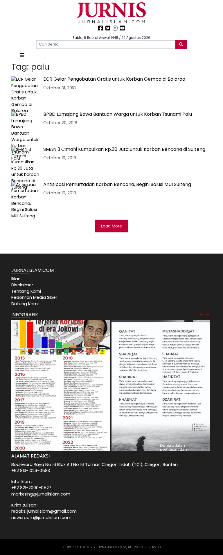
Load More (111, 226)
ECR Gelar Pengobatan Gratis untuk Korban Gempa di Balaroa (114, 79)
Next (207, 313)
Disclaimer (22, 285)
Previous (201, 313)
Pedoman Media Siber (34, 297)
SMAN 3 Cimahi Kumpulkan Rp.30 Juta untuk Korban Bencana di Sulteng (124, 149)
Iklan (16, 279)
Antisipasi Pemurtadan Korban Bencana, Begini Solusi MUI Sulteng (117, 184)
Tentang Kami (26, 291)
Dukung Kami (25, 304)
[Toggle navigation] (22, 55)
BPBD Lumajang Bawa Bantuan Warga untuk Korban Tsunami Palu (117, 114)
